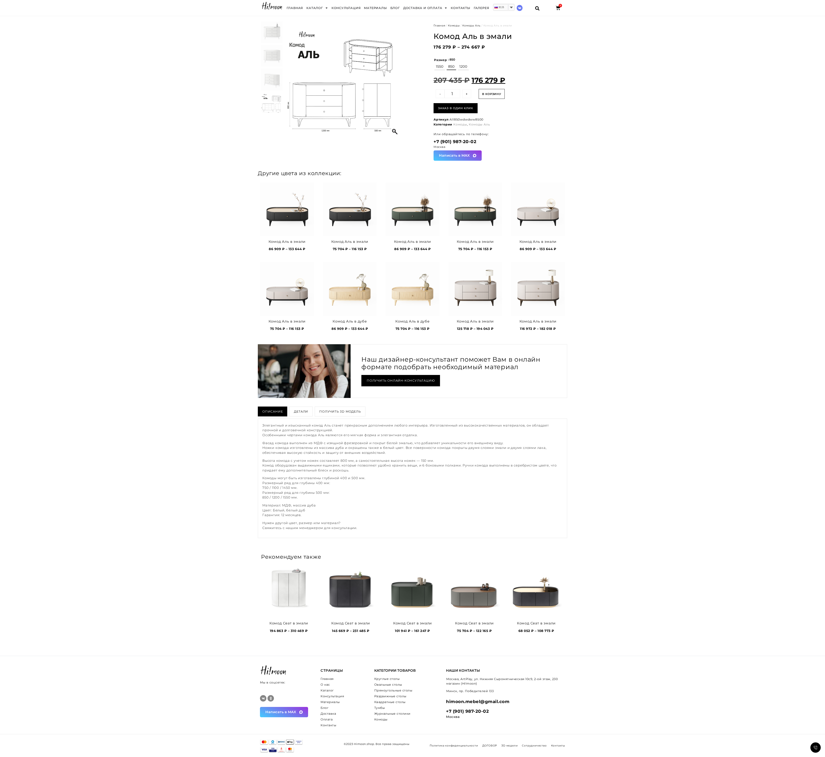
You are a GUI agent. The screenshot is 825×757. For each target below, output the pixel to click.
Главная (295, 8)
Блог (395, 8)
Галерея (481, 8)
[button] (395, 81)
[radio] (439, 67)
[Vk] (519, 8)
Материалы (375, 8)
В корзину (491, 94)
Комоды (454, 25)
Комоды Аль (471, 25)
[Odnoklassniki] (270, 698)
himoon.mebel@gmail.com (477, 701)
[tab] (272, 411)
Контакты (460, 8)
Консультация (346, 8)
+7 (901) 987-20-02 (455, 141)
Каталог (314, 8)
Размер (440, 59)
